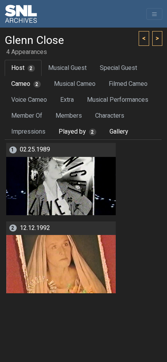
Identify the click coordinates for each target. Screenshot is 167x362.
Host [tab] (22, 68)
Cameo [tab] (24, 84)
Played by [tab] (76, 131)
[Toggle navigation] (154, 14)
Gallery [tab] (119, 131)
